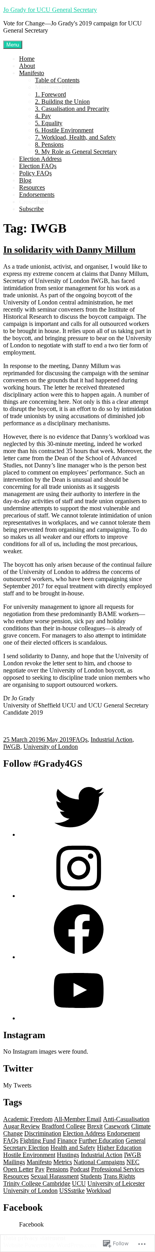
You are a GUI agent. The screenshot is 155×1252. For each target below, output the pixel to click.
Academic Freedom (27, 1119)
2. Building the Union (62, 101)
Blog (25, 180)
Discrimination (42, 1133)
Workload (98, 1190)
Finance (67, 1140)
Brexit (95, 1126)
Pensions (57, 1169)
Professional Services (117, 1169)
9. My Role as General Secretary (76, 151)
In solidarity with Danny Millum (69, 249)
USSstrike (72, 1190)
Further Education (101, 1140)
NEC (133, 1162)
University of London (50, 746)
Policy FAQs (35, 173)
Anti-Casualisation (126, 1119)
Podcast (79, 1169)
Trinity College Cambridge (36, 1183)
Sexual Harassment (55, 1176)
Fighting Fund (38, 1140)
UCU (79, 1183)
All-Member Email (77, 1119)
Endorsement (123, 1133)
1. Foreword (50, 94)
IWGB (11, 746)
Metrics (62, 1162)
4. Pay (43, 115)
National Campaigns (99, 1162)
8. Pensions (49, 144)
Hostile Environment (29, 1154)
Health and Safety (72, 1147)
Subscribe (31, 208)
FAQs (79, 739)
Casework (117, 1126)
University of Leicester (116, 1183)
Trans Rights (119, 1176)
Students (91, 1176)
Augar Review (21, 1126)
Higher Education (119, 1147)
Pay (40, 1169)
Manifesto (31, 73)
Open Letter (18, 1169)
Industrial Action (111, 739)
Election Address (40, 158)
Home (27, 58)
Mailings (14, 1162)
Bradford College (63, 1126)
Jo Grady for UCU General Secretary (50, 9)
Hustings (68, 1154)
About (27, 65)
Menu (12, 45)
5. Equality (48, 123)
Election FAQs (37, 166)
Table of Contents (57, 80)
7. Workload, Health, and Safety (75, 137)
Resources (32, 187)
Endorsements (36, 194)
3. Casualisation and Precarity (72, 108)
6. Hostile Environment (64, 130)
